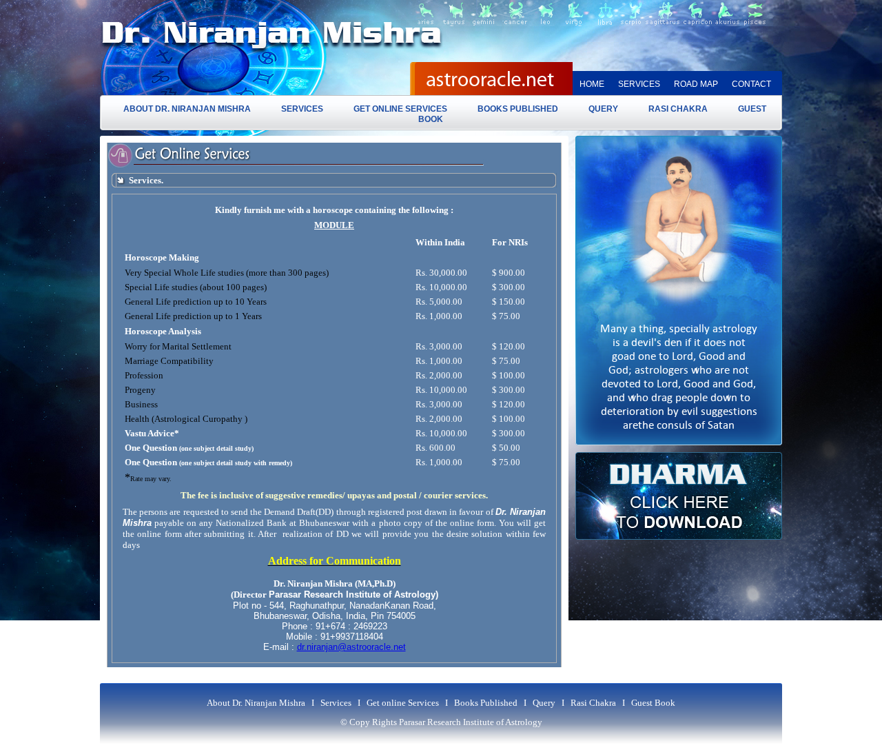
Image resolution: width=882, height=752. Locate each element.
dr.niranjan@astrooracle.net (351, 647)
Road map (696, 84)
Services (639, 84)
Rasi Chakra (678, 109)
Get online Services (400, 109)
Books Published (518, 109)
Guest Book (653, 703)
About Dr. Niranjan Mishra (187, 109)
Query (603, 109)
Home (592, 84)
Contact (751, 84)
